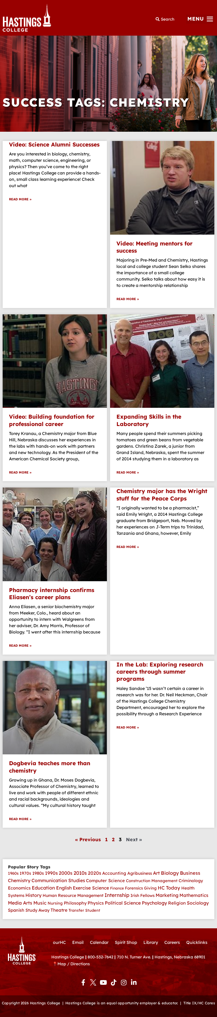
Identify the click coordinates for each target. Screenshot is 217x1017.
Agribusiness (139, 873)
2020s (94, 873)
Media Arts (20, 903)
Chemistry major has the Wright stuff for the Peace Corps (161, 495)
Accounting (114, 873)
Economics (19, 888)
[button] (200, 19)
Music (40, 903)
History (33, 895)
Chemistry (19, 880)
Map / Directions (73, 963)
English (64, 888)
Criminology (191, 880)
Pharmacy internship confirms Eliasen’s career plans (51, 593)
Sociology (198, 903)
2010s (80, 873)
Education (43, 888)
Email (78, 942)
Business (190, 873)
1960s (13, 873)
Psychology (154, 903)
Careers (172, 942)
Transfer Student (84, 910)
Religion (177, 903)
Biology (170, 873)
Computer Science (105, 880)
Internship (117, 895)
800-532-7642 (100, 956)
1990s (51, 873)
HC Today (169, 888)
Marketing (167, 895)
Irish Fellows (142, 895)
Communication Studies (58, 880)
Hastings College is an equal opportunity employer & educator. (121, 1003)
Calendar (99, 942)
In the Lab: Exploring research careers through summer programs (159, 671)
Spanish (16, 910)
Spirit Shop (126, 942)
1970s (25, 873)
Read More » (20, 199)
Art (156, 873)
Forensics (134, 888)
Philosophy (75, 903)
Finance (117, 888)
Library (150, 942)
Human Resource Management (73, 895)
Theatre (59, 910)
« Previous (88, 839)
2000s (66, 873)
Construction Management (152, 880)
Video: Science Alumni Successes (54, 144)
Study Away (37, 910)
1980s (38, 873)
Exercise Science (91, 888)
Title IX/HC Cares (199, 1003)
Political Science (123, 903)
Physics (96, 903)
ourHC (59, 942)
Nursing (55, 903)
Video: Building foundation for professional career (51, 420)
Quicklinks (196, 942)
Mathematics (193, 895)
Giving (150, 888)
